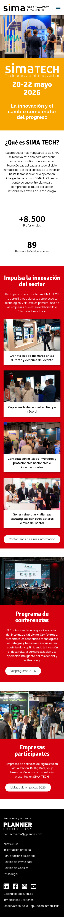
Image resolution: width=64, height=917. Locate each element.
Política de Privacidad (18, 862)
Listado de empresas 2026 (28, 787)
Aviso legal (11, 874)
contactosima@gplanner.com (23, 834)
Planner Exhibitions (18, 826)
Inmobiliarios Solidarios (19, 900)
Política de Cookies (16, 868)
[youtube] (33, 886)
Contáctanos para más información (32, 539)
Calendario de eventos (18, 894)
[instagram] (24, 886)
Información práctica (17, 850)
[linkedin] (6, 886)
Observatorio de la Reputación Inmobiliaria (31, 906)
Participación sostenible (19, 856)
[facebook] (15, 886)
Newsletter (11, 843)
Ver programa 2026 (23, 671)
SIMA (14, 8)
